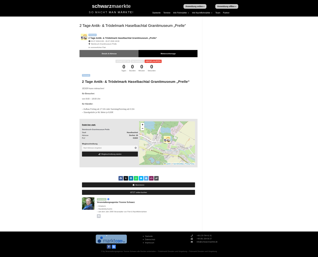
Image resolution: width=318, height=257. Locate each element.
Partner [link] (226, 13)
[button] (167, 139)
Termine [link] (166, 13)
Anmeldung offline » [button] (226, 6)
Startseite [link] (156, 13)
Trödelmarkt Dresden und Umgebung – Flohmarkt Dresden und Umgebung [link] (187, 251)
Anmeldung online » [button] (194, 6)
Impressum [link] (149, 243)
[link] (111, 242)
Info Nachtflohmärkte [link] (201, 13)
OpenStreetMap (178, 164)
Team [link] (217, 13)
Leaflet (168, 164)
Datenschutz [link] (150, 239)
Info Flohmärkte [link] (180, 13)
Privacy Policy (189, 164)
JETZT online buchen (138, 192)
